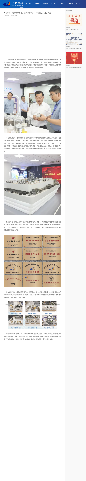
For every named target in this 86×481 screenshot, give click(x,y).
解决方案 (37, 3)
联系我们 (78, 3)
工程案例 (45, 3)
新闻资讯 (61, 3)
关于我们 (28, 3)
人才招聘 (70, 3)
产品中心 (53, 3)
